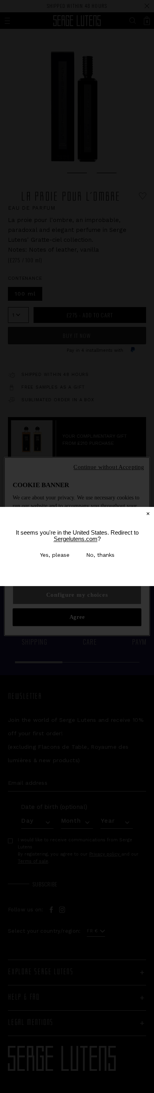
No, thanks (100, 555)
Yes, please (54, 555)
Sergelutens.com (76, 538)
